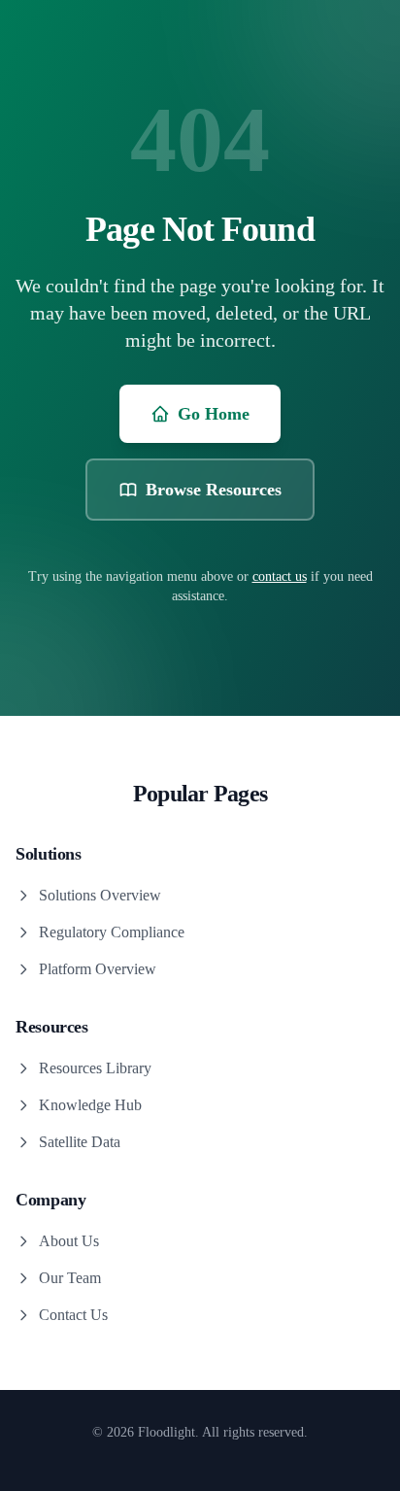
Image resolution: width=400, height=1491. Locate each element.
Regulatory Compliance (111, 932)
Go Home (214, 414)
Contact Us (73, 1314)
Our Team (70, 1278)
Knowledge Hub (90, 1105)
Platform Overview (97, 969)
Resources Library (95, 1068)
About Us (69, 1241)
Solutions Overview (100, 895)
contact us (279, 576)
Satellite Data (79, 1142)
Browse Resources (214, 489)
